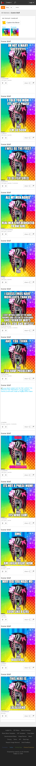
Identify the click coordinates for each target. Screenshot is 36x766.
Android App (18, 747)
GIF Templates (21, 733)
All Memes (5, 13)
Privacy (9, 739)
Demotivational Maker (10, 736)
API (20, 739)
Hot (3, 7)
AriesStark (4, 422)
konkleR (4, 615)
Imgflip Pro (8, 730)
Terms (15, 739)
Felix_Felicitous (5, 374)
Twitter (11, 747)
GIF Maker (16, 730)
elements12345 (5, 78)
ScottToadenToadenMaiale (7, 229)
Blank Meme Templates (8, 733)
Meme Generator (26, 730)
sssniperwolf (4, 470)
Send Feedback (26, 742)
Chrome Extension (29, 747)
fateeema (4, 663)
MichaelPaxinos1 (5, 711)
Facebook (5, 747)
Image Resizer (22, 736)
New (7, 7)
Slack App (26, 739)
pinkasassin (4, 518)
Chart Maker (30, 733)
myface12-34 (4, 181)
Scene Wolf (6, 41)
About (30, 736)
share (26, 83)
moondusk (4, 566)
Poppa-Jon (4, 133)
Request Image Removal (13, 742)
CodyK (3, 277)
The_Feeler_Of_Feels (6, 326)
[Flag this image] (33, 83)
